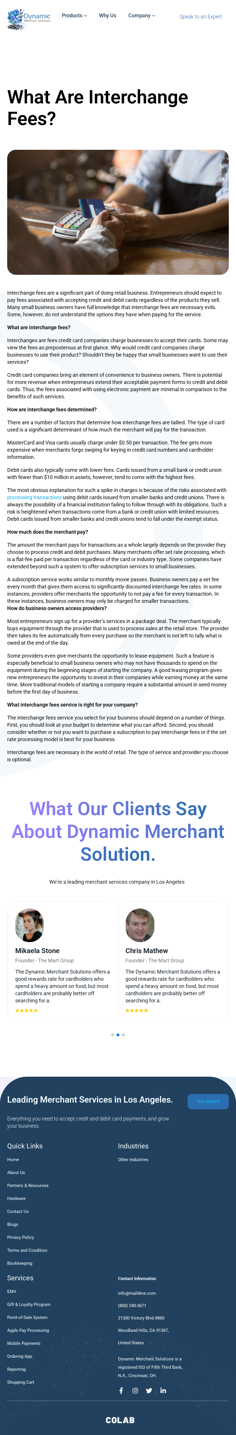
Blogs (12, 1224)
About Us (16, 1172)
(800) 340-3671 (132, 1305)
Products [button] (72, 15)
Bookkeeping (19, 1263)
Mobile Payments (24, 1343)
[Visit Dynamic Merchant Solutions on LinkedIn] (165, 1390)
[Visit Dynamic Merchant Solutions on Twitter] (150, 1390)
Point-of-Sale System (27, 1317)
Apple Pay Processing (28, 1330)
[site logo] (120, 1423)
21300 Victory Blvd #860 (141, 1318)
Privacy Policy (20, 1237)
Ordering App (19, 1356)
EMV (11, 1291)
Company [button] (139, 15)
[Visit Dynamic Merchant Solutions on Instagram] (137, 1390)
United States (131, 1342)
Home (13, 1159)
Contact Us (18, 1211)
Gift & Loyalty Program (28, 1304)
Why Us (107, 15)
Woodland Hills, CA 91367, (143, 1330)
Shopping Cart (20, 1382)
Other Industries (133, 1159)
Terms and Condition (27, 1250)
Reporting (16, 1369)
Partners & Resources (28, 1185)
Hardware (16, 1198)
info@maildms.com (137, 1293)
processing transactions (35, 497)
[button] (112, 1034)
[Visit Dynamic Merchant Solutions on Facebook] (122, 1390)
